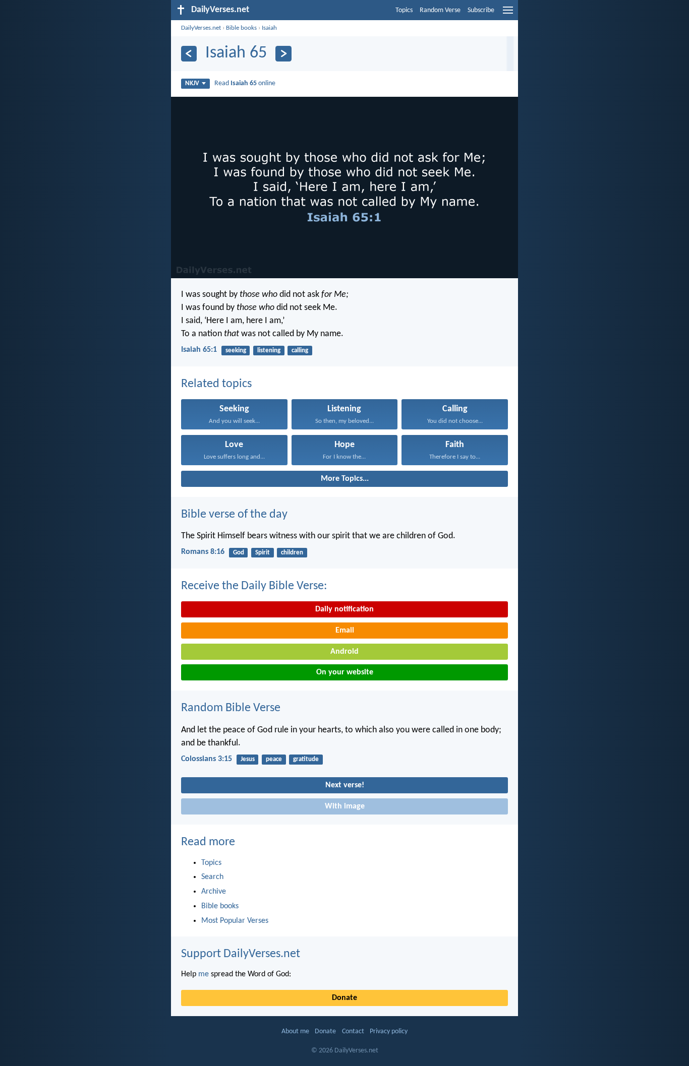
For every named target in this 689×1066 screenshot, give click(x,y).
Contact (353, 1031)
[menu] (508, 14)
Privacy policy (389, 1031)
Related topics (216, 384)
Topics (404, 10)
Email (344, 630)
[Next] (283, 53)
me (203, 974)
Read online (244, 83)
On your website (344, 672)
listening (268, 350)
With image (345, 806)
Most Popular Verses (234, 921)
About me (295, 1031)
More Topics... (345, 479)
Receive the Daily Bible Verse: (254, 586)
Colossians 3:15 (206, 759)
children (292, 552)
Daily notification (344, 609)
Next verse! (344, 785)
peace (274, 759)
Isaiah (269, 28)
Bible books (241, 28)
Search (212, 877)
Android (344, 652)
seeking (235, 350)
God (238, 552)
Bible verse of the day (234, 515)
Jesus (248, 759)
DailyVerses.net (201, 28)
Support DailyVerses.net (240, 954)
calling (300, 350)
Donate (344, 998)
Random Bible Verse (230, 708)
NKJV (192, 83)
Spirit (262, 552)
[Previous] (189, 53)
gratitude (306, 759)
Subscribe (481, 10)
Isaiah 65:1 (199, 350)
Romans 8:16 (202, 552)
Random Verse (440, 10)
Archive (213, 892)
